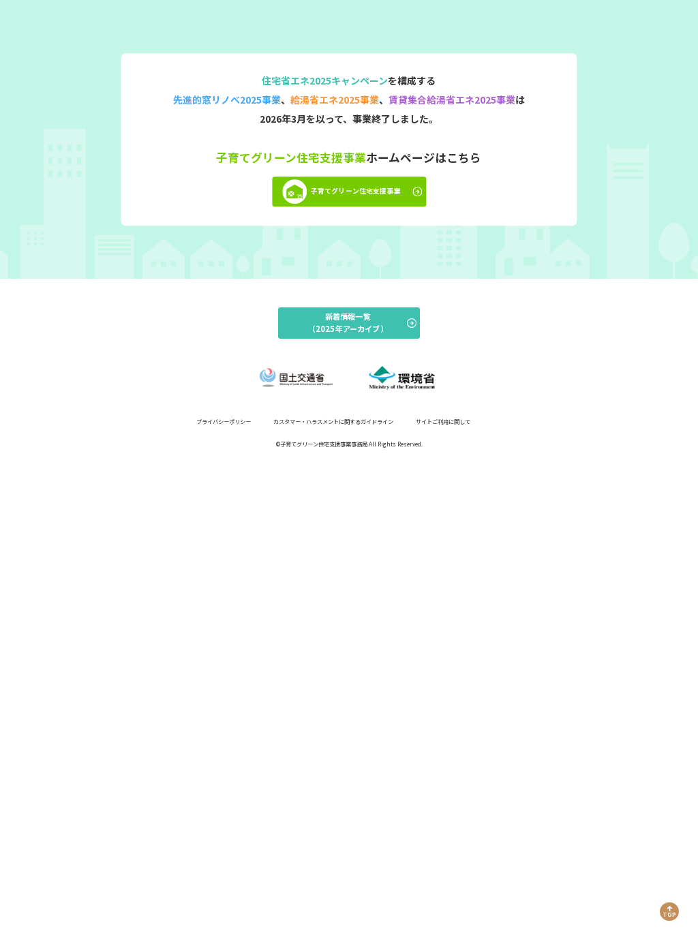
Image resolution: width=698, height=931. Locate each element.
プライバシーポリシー (223, 421)
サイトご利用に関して (443, 421)
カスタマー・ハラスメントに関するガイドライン (333, 421)
